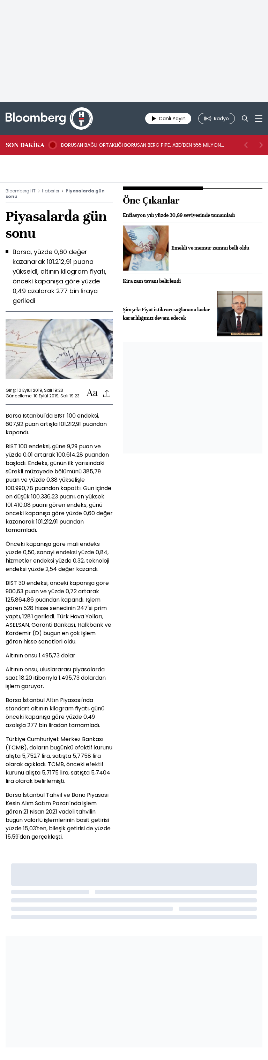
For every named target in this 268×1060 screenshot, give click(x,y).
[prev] (245, 145)
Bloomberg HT (21, 191)
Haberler (50, 191)
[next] (261, 145)
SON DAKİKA (25, 145)
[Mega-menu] (258, 118)
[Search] (245, 118)
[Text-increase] (92, 393)
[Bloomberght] (49, 118)
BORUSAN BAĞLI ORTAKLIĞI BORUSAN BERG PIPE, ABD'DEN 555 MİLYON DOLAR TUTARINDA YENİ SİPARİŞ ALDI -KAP (141, 145)
